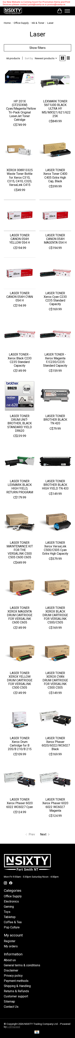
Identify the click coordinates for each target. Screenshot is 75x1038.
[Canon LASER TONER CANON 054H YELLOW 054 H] (20, 215)
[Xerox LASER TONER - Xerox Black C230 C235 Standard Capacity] (20, 334)
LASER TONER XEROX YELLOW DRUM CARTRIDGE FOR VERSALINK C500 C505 (19, 680)
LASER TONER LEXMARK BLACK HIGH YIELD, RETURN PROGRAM (19, 486)
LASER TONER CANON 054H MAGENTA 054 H (55, 238)
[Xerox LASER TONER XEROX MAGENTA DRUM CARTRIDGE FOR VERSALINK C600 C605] (20, 588)
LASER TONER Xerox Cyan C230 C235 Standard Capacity (55, 298)
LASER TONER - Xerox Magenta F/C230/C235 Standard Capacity (55, 360)
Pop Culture (12, 927)
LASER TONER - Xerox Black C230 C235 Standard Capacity (20, 360)
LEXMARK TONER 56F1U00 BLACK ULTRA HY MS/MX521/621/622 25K (56, 108)
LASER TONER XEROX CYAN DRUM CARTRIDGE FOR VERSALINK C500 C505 (55, 680)
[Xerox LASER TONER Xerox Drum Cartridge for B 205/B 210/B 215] (20, 718)
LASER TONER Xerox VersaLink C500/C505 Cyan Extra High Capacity (55, 548)
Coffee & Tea (13, 922)
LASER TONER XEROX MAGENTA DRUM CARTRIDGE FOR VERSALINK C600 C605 (19, 615)
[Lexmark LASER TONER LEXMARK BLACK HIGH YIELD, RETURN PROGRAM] (20, 461)
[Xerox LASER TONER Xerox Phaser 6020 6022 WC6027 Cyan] (20, 779)
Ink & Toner (38, 22)
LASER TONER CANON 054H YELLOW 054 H (19, 238)
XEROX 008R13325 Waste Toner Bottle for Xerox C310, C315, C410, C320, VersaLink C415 (20, 177)
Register (9, 941)
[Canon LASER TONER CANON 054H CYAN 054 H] (20, 273)
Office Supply (21, 22)
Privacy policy (13, 975)
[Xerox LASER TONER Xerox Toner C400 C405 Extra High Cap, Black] (55, 150)
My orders (11, 946)
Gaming (9, 906)
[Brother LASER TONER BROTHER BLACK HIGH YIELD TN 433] (55, 461)
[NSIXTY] (13, 11)
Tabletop (10, 917)
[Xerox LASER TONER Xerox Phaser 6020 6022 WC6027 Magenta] (55, 779)
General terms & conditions (22, 965)
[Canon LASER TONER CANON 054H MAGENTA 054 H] (55, 215)
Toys (7, 912)
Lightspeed (13, 1026)
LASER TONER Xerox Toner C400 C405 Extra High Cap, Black (55, 175)
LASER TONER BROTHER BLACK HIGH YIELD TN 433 (55, 484)
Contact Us (11, 1006)
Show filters (37, 48)
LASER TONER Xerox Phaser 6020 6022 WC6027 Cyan (19, 803)
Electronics (11, 901)
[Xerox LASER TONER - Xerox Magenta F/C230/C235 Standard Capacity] (55, 334)
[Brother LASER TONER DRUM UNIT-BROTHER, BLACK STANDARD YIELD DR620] (20, 396)
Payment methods (16, 981)
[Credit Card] (36, 1032)
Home (7, 22)
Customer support (16, 996)
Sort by (29, 58)
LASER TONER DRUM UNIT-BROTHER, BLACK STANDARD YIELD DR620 (19, 423)
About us (10, 960)
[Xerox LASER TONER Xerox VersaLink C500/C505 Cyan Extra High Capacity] (55, 523)
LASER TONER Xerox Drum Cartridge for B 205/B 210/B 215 (20, 743)
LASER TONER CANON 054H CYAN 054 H (19, 296)
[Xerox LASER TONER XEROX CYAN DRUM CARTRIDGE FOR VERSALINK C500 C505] (55, 653)
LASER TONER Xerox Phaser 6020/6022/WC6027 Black (56, 743)
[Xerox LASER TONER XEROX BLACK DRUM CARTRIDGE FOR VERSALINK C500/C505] (55, 588)
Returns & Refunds (16, 991)
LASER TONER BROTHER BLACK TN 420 (55, 419)
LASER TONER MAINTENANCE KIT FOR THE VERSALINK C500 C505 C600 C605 (20, 550)
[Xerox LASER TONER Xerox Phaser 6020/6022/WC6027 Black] (55, 718)
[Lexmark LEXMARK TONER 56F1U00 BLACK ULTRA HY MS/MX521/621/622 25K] (55, 81)
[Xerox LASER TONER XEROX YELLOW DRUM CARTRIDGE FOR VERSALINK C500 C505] (20, 653)
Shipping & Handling (17, 986)
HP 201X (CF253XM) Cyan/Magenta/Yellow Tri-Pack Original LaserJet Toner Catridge (21, 110)
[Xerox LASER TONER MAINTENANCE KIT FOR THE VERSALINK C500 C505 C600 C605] (20, 523)
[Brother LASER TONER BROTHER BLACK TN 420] (55, 396)
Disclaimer (11, 970)
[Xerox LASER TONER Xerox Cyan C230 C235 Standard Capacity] (55, 273)
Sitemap (9, 1001)
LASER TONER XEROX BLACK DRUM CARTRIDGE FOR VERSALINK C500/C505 (55, 615)
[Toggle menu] (67, 11)
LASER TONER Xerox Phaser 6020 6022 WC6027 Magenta (55, 805)
